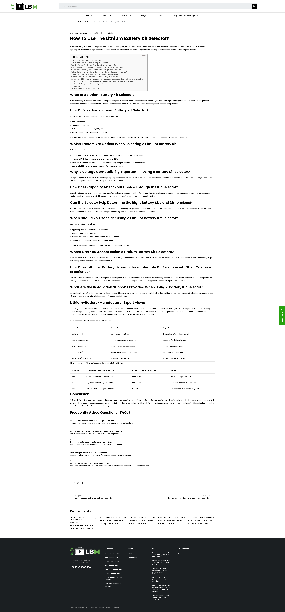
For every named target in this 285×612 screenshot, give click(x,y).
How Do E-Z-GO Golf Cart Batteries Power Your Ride (81, 526)
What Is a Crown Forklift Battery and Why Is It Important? (160, 580)
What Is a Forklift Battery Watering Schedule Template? (160, 597)
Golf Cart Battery (84, 22)
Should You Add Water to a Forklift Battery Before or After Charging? (161, 555)
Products (109, 548)
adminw (111, 33)
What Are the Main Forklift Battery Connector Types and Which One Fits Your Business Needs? (161, 588)
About (131, 548)
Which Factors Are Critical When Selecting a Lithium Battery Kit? (96, 65)
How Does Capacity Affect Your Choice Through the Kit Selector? (97, 70)
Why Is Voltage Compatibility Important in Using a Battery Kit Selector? (100, 67)
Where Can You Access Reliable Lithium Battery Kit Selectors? (96, 77)
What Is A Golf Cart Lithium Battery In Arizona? (141, 522)
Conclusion (77, 86)
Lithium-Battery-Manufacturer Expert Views (89, 84)
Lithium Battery (76, 519)
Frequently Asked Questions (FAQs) (87, 89)
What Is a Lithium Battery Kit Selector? (87, 60)
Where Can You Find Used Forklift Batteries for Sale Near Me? (161, 562)
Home (72, 22)
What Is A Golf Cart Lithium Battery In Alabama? (112, 522)
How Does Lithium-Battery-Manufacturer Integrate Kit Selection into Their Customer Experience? (109, 79)
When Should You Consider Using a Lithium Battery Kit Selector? (96, 74)
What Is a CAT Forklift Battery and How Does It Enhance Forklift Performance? (160, 571)
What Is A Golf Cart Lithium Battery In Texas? (170, 522)
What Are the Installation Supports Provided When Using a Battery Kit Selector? (103, 81)
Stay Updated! (183, 548)
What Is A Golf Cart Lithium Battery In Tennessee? (200, 522)
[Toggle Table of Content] (142, 57)
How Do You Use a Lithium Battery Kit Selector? (90, 63)
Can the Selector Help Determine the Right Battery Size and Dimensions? (100, 72)
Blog (154, 548)
